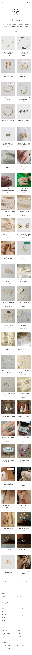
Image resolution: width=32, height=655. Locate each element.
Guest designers (24, 29)
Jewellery (15, 29)
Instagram (7, 645)
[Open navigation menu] (2, 2)
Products (19, 596)
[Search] (22, 2)
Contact (19, 636)
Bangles (27, 24)
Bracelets (6, 26)
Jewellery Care (7, 29)
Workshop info (21, 630)
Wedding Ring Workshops (6, 634)
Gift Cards (20, 24)
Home (3, 596)
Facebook (7, 648)
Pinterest (21, 645)
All (3, 24)
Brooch (16, 31)
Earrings (13, 26)
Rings (26, 26)
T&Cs (18, 633)
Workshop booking (11, 24)
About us (4, 630)
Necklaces (20, 26)
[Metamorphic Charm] (16, 12)
